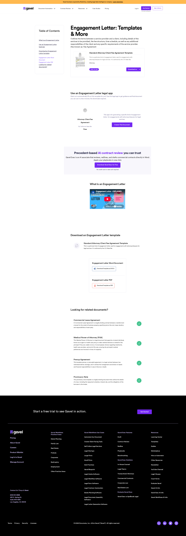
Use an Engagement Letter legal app (48, 46)
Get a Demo (157, 8)
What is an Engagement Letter (49, 40)
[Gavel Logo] (28, 8)
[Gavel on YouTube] (159, 523)
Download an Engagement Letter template (47, 52)
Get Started (146, 8)
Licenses (33, 523)
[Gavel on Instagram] (176, 523)
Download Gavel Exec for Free (107, 165)
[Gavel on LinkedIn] (165, 523)
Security (25, 523)
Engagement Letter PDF (46, 62)
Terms (10, 523)
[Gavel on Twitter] (170, 523)
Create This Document (122, 125)
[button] (47, 8)
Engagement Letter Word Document (46, 59)
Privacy (17, 523)
